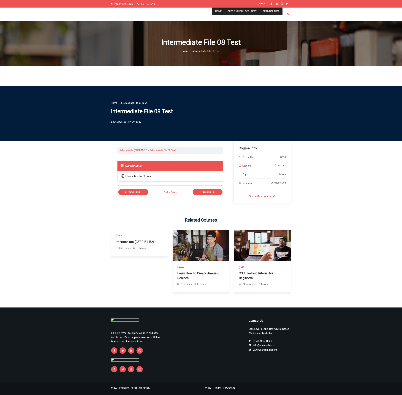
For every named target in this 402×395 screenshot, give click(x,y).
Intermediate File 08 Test (163, 150)
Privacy (207, 387)
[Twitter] (287, 4)
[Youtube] (277, 4)
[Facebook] (272, 4)
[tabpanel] (170, 156)
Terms (218, 387)
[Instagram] (282, 4)
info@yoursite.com (123, 4)
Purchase (230, 387)
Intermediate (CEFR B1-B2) (133, 150)
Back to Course (170, 192)
